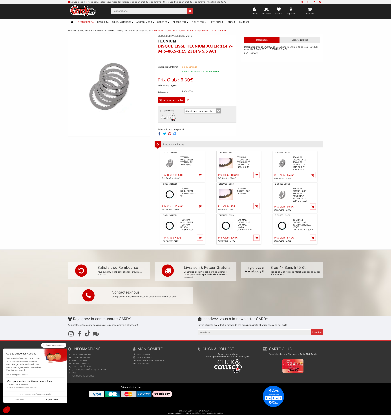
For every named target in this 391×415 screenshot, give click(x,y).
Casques (102, 22)
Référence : (163, 92)
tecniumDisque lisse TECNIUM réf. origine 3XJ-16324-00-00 (244, 162)
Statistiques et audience (18, 385)
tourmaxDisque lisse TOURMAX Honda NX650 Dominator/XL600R (303, 225)
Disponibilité (167, 110)
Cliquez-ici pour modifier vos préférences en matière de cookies (195, 413)
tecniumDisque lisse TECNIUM (243, 191)
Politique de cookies (82, 376)
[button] (6, 409)
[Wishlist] (188, 100)
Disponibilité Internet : (168, 67)
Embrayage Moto (106, 30)
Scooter (162, 22)
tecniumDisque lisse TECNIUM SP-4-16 (188, 192)
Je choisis (19, 399)
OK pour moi (51, 399)
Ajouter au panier (172, 100)
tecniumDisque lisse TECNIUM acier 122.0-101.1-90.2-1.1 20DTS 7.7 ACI (299, 163)
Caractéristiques (300, 40)
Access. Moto (144, 22)
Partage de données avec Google (23, 387)
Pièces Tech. (179, 22)
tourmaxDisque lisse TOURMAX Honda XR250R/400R (187, 225)
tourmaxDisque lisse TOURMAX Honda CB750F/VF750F (244, 225)
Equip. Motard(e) (121, 22)
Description (262, 40)
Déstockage (85, 22)
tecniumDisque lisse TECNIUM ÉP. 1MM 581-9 (187, 161)
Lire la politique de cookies (17, 375)
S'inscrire (316, 332)
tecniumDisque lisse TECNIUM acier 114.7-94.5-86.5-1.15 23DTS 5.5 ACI (300, 194)
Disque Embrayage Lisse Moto (134, 30)
